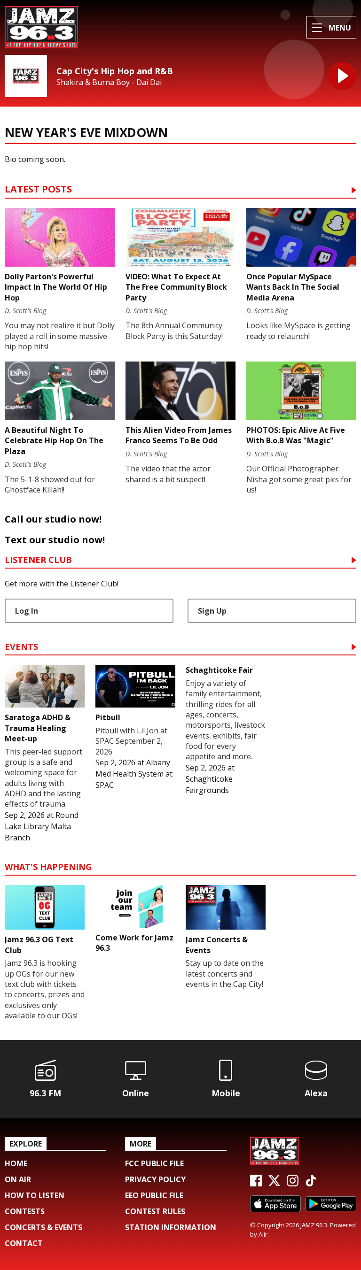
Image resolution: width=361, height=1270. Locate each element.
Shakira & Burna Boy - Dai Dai (109, 82)
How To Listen (34, 1195)
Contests (25, 1211)
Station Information (170, 1227)
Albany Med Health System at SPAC (134, 773)
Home (16, 1163)
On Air (18, 1179)
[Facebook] (256, 1183)
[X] (274, 1183)
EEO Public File (154, 1195)
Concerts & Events (43, 1227)
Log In (26, 611)
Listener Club (38, 560)
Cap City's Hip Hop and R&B (114, 71)
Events (21, 647)
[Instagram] (292, 1183)
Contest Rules (155, 1211)
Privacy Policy (155, 1179)
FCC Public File (154, 1163)
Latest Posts (38, 190)
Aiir (263, 1234)
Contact (24, 1243)
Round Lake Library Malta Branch (41, 826)
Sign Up (212, 611)
